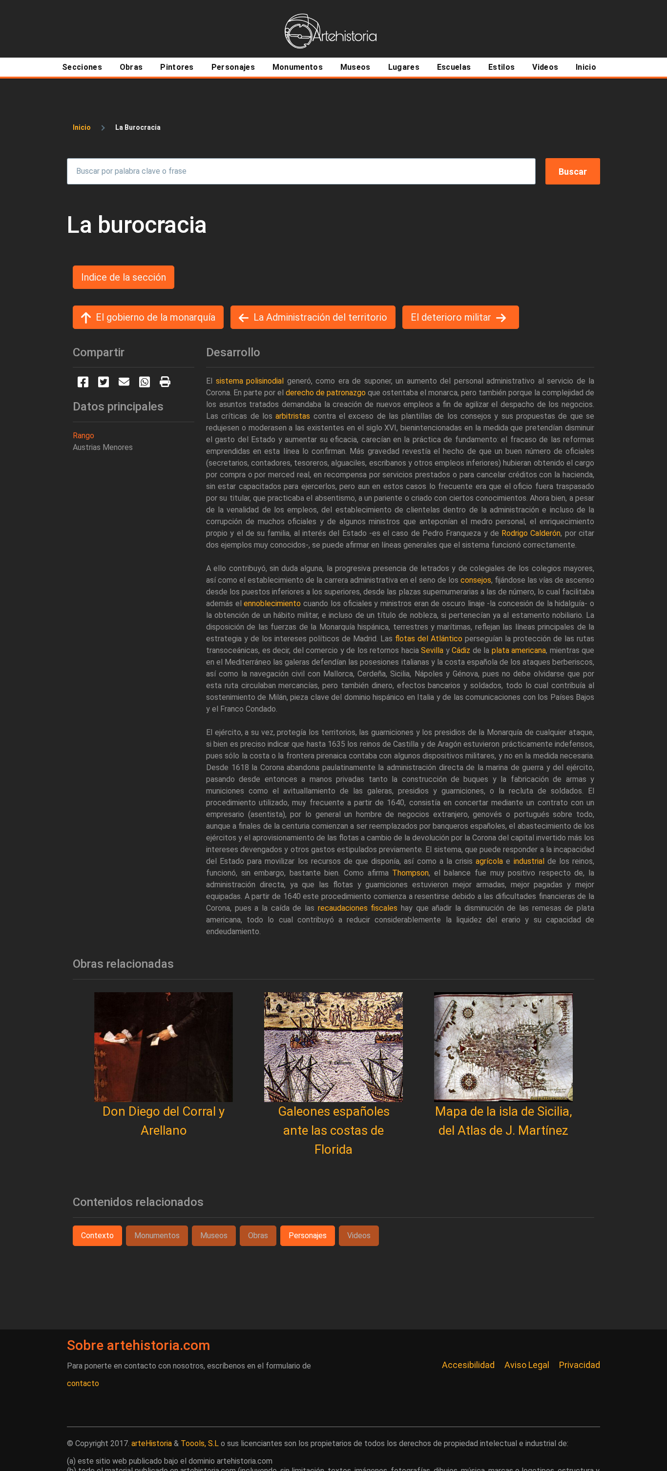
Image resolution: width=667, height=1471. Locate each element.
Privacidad (579, 1365)
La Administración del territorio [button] (320, 317)
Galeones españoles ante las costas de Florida (334, 1130)
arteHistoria (151, 1443)
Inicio (82, 127)
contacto (83, 1383)
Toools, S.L (200, 1443)
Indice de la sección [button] (123, 277)
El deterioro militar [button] (451, 317)
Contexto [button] (97, 1235)
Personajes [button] (308, 1235)
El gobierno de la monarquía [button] (155, 317)
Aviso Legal (526, 1365)
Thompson (410, 873)
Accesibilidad (468, 1365)
